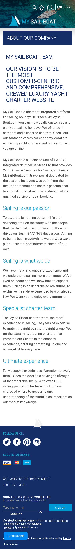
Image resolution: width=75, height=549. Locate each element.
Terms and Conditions (53, 521)
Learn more (11, 544)
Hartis (67, 538)
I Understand (16, 535)
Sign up (60, 507)
